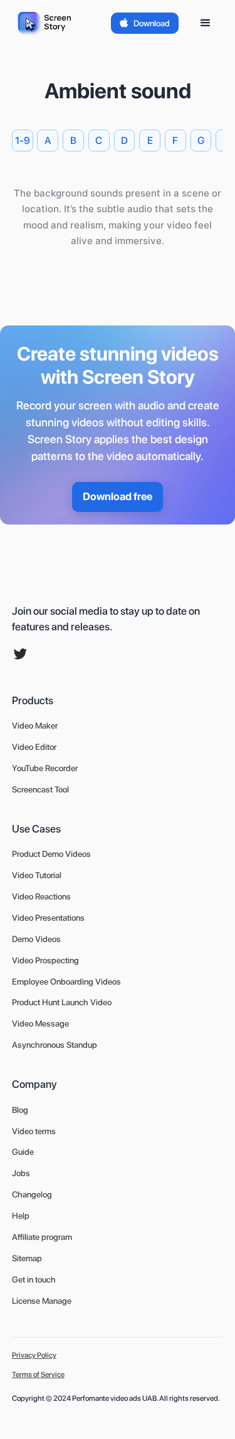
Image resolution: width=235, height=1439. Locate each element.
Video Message (40, 1023)
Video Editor (34, 747)
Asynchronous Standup (54, 1045)
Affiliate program (42, 1237)
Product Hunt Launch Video (62, 1002)
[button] (205, 23)
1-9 (22, 140)
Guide (23, 1152)
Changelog (32, 1194)
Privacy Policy (34, 1355)
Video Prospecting (45, 960)
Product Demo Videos (51, 854)
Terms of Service (38, 1374)
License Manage (41, 1301)
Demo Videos (36, 939)
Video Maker (35, 725)
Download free (117, 496)
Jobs (21, 1173)
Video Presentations (48, 918)
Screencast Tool (40, 789)
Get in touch (34, 1279)
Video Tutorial (36, 875)
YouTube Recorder (45, 768)
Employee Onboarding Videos (66, 981)
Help (20, 1216)
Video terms (34, 1131)
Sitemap (27, 1258)
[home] (47, 23)
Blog (20, 1110)
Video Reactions (41, 896)
